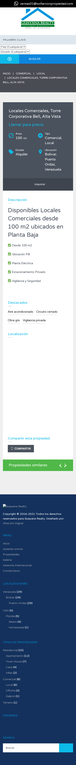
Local (41, 73)
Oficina (10, 690)
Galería (7, 560)
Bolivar (10, 597)
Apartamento (14, 656)
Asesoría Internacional (17, 565)
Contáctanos (11, 570)
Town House (14, 661)
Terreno (8, 702)
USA (6, 610)
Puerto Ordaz (18, 603)
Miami (13, 621)
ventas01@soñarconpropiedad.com (46, 4)
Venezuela (9, 591)
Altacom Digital (13, 523)
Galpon (10, 696)
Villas (9, 672)
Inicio (7, 73)
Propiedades (11, 554)
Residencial (10, 650)
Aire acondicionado (20, 311)
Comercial (23, 73)
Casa (9, 667)
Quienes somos (13, 549)
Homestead (16, 627)
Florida (10, 616)
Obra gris (14, 320)
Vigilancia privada (34, 320)
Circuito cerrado (46, 311)
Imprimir (39, 184)
